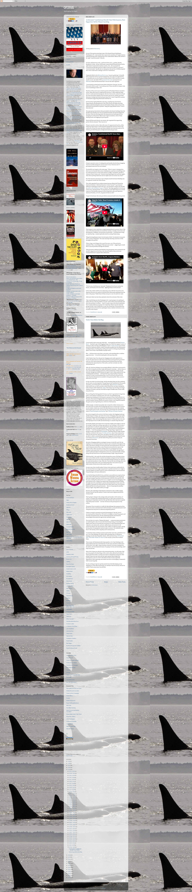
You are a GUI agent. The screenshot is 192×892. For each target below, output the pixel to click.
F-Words (68, 593)
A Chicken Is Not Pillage (71, 626)
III (68, 301)
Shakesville (68, 524)
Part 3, (80, 335)
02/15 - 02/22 (72, 835)
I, (77, 429)
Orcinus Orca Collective (71, 662)
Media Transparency (70, 700)
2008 (69, 867)
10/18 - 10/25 (72, 787)
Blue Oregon (69, 588)
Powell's (68, 64)
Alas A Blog (69, 534)
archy (67, 552)
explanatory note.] (76, 368)
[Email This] (113, 312)
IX (78, 301)
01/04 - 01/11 (72, 847)
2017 (69, 765)
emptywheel (69, 514)
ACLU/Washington (70, 719)
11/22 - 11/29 (72, 777)
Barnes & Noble (70, 62)
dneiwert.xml (69, 756)
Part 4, (67, 336)
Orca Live (68, 670)
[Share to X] (115, 312)
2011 (69, 861)
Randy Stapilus (69, 641)
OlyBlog (68, 561)
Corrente (68, 603)
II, (66, 301)
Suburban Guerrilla (70, 529)
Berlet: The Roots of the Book (73, 284)
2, (70, 309)
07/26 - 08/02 (72, 806)
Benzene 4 (68, 600)
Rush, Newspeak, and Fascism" (98, 411)
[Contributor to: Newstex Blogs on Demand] (70, 749)
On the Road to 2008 (71, 569)
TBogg (67, 510)
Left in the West (69, 631)
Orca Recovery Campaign (72, 665)
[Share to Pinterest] (118, 312)
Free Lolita (68, 677)
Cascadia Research (70, 679)
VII (74, 301)
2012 (69, 859)
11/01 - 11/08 (72, 783)
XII (75, 367)
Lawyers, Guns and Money (72, 557)
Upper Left (68, 614)
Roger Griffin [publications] (72, 703)
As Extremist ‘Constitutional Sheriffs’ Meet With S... (75, 849)
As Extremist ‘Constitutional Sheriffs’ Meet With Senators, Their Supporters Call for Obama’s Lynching (105, 21)
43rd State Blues (69, 586)
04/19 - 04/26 (72, 820)
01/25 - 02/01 (72, 841)
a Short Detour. (75, 435)
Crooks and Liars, (107, 433)
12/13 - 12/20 (72, 771)
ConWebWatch (69, 724)
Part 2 (77, 335)
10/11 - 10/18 (72, 789)
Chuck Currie (69, 633)
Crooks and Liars (70, 497)
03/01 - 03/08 (72, 830)
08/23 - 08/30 (72, 800)
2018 (69, 763)
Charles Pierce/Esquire (71, 502)
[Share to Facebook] (117, 312)
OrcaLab (68, 672)
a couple (112, 346)
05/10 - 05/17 (72, 814)
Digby (104, 388)
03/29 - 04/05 (72, 826)
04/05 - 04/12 (72, 824)
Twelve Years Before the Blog (94, 320)
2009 (69, 865)
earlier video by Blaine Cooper (95, 188)
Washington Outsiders (71, 638)
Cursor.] (71, 373)
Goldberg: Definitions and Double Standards (73, 289)
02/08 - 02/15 (72, 837)
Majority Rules (69, 636)
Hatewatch (96, 49)
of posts (117, 346)
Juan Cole (68, 532)
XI (74, 367)
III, (81, 434)
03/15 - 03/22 (72, 828)
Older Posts (122, 582)
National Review (102, 75)
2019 (69, 761)
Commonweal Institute (71, 721)
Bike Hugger (69, 643)
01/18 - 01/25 (72, 843)
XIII (78, 367)
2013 (69, 857)
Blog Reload (69, 581)
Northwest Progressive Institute (73, 645)
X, (81, 301)
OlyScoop (68, 616)
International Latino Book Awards (73, 100)
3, (71, 309)
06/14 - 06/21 (72, 808)
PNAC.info (68, 705)
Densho (68, 698)
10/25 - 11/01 (72, 785)
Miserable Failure (70, 728)
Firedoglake (104, 431)
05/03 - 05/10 (72, 816)
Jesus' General (69, 549)
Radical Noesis (69, 595)
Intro (67, 305)
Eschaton (115, 385)
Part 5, (71, 336)
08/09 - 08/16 (72, 802)
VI (72, 301)
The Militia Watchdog (71, 708)
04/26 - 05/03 (72, 818)
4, (75, 305)
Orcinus (69, 7)
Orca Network (69, 658)
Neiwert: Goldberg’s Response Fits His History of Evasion (74, 297)
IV (69, 301)
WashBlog (68, 574)
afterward (88, 81)
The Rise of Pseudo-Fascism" (115, 411)
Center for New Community (72, 693)
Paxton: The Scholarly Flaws (72, 278)
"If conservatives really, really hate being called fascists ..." (73, 267)
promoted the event (107, 80)
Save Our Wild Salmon (71, 682)
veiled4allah (69, 609)
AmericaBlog (69, 541)
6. (79, 305)
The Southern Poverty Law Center (74, 688)
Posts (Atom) (95, 585)
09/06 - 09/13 (72, 798)
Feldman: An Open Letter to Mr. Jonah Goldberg (73, 292)
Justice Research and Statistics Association (72, 711)
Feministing (68, 517)
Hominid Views (69, 578)
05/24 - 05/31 (72, 812)
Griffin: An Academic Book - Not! (74, 279)
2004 (69, 875)
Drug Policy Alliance (70, 716)
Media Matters (69, 695)
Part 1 (74, 335)
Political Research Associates (72, 691)
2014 (69, 855)
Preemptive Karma (70, 566)
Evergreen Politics (70, 611)
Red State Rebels (70, 583)
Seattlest (68, 598)
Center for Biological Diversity (73, 675)
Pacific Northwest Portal (71, 648)
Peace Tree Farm (70, 564)
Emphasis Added (70, 554)
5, (76, 305)
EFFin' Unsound (69, 619)
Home (106, 582)
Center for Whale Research (72, 660)
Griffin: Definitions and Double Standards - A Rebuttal (73, 294)
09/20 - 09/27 (72, 796)
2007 (69, 869)
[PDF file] (68, 364)
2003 (69, 877)
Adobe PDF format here (77, 315)
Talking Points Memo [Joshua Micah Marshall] (74, 537)
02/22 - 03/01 (72, 833)
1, (69, 309)
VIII (76, 301)
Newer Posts (90, 582)
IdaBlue (68, 591)
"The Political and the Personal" (73, 348)
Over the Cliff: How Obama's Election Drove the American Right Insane (74, 131)
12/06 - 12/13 (72, 773)
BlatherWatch (69, 571)
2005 (69, 873)
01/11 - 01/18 (72, 845)
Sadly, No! (68, 522)
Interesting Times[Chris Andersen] (70, 606)
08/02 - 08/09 (72, 804)
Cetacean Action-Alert (71, 655)
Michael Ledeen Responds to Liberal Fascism (74, 286)
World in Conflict (70, 624)
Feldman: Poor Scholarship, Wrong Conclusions (74, 282)
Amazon (68, 59)
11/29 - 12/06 (72, 775)
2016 (69, 767)
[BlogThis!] (114, 312)
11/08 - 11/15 (72, 781)
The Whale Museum (70, 667)
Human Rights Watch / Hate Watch (73, 714)
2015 (69, 769)
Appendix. (70, 302)
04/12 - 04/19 (72, 822)
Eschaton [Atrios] (70, 505)
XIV (80, 367)
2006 (69, 871)
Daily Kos (68, 507)
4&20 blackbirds (70, 628)
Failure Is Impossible (71, 726)
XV (69, 368)
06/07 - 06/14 (72, 810)
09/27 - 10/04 (72, 794)
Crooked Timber (70, 527)
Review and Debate (72, 265)
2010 (69, 863)
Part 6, (74, 336)
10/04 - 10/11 (72, 792)
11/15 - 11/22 (72, 779)
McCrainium (69, 576)
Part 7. (79, 336)
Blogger (104, 888)
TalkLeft (68, 519)
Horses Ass (68, 559)
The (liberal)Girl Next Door (72, 621)
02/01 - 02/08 (72, 839)
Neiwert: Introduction (71, 277)
